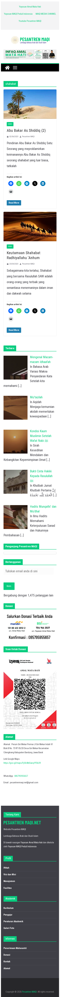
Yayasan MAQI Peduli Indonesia (18, 14)
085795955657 (21, 776)
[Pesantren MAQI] (7, 67)
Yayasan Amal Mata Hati (30, 6)
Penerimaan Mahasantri (15, 948)
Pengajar (8, 914)
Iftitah (6, 868)
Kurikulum (9, 908)
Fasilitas (8, 888)
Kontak (7, 961)
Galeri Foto (9, 928)
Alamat (7, 968)
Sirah (10, 124)
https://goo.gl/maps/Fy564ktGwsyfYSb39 (22, 763)
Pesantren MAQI (28, 136)
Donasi (7, 955)
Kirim (9, 586)
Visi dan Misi (10, 874)
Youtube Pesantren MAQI (30, 21)
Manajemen (9, 881)
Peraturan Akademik (13, 921)
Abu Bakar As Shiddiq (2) (26, 130)
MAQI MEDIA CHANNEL (46, 14)
